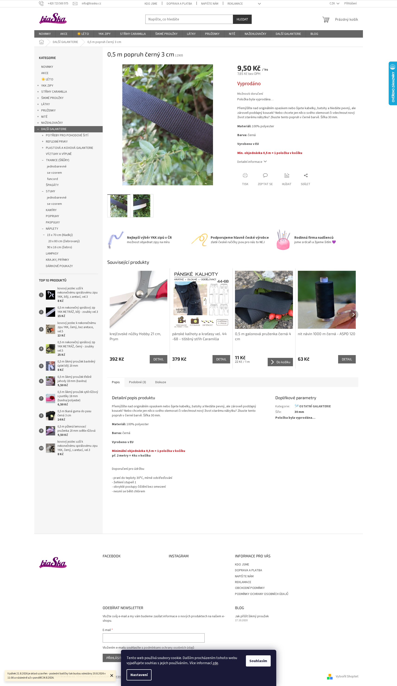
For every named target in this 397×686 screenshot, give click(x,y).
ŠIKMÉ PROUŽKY (52, 98)
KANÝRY (51, 210)
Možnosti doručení (250, 94)
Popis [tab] (116, 382)
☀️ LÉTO (47, 79)
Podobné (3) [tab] (137, 382)
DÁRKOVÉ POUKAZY (59, 266)
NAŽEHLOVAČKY (52, 123)
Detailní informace (249, 162)
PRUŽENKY (48, 110)
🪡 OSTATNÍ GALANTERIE (313, 406)
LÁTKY (45, 104)
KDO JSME (151, 4)
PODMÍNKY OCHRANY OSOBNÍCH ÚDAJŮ (261, 594)
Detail (158, 359)
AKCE (44, 73)
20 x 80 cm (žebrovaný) (64, 241)
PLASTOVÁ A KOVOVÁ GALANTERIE (69, 148)
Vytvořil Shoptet (347, 676)
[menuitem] (44, 34)
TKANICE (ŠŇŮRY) (57, 160)
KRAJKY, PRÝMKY (57, 260)
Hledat (242, 19)
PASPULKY (53, 222)
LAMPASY (52, 253)
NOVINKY (47, 67)
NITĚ (44, 116)
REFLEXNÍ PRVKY (57, 141)
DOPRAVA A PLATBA (179, 4)
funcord (52, 179)
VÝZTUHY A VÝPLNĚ (59, 154)
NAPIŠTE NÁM (209, 4)
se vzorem (54, 172)
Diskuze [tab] (160, 382)
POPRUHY (52, 216)
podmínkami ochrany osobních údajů (169, 647)
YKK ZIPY (47, 85)
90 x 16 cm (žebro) (59, 247)
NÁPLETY (52, 228)
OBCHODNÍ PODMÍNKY (250, 588)
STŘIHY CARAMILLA (54, 91)
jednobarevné (57, 166)
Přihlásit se (116, 658)
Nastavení (139, 674)
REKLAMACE (235, 4)
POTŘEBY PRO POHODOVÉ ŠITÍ (67, 135)
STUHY (50, 191)
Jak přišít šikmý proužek (252, 616)
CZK (333, 3)
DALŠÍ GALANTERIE (54, 129)
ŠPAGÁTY (52, 185)
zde (215, 663)
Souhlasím (258, 660)
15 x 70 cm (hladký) (60, 235)
